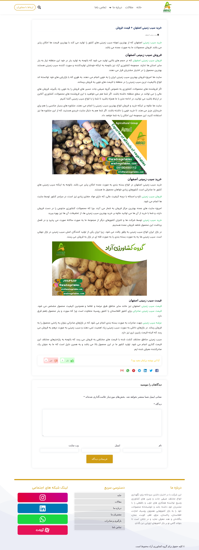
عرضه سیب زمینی (152, 323)
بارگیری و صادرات (113, 521)
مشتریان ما (116, 514)
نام (160, 445)
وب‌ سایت (74, 445)
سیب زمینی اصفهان (151, 35)
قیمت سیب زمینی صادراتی (147, 311)
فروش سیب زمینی (152, 196)
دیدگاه (158, 404)
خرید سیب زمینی (152, 42)
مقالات (129, 7)
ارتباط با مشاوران (25, 7)
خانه (139, 7)
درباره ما (117, 7)
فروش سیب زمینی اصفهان (147, 60)
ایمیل (117, 445)
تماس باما (100, 7)
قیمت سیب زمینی (151, 306)
